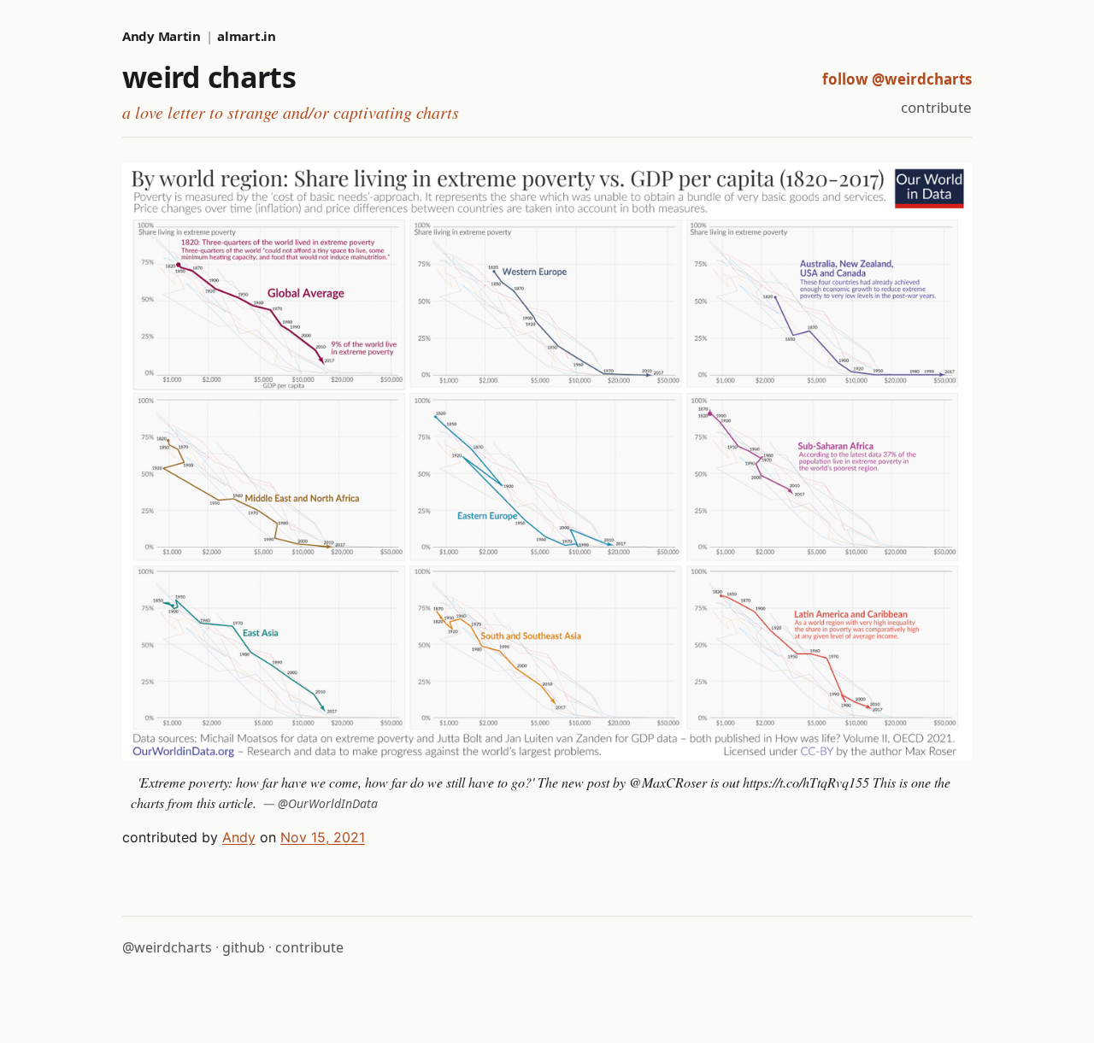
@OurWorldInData (328, 803)
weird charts (209, 77)
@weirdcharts (167, 947)
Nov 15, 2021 (322, 837)
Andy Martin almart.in (199, 35)
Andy (239, 837)
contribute (936, 107)
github (243, 947)
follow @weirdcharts (897, 79)
